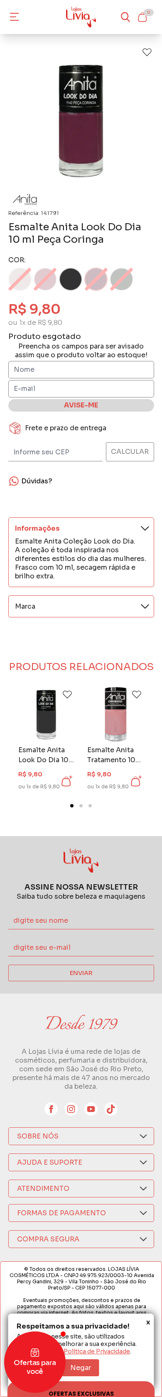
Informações (37, 528)
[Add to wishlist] (147, 52)
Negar (80, 1367)
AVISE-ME (81, 405)
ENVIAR (81, 973)
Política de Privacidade (97, 1351)
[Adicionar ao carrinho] (66, 781)
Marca (25, 606)
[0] (142, 17)
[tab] (72, 805)
